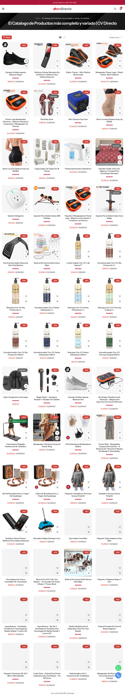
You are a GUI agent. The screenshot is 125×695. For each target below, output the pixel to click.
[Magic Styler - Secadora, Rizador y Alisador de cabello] (47, 380)
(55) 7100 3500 (71, 2)
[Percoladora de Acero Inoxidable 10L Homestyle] (15, 562)
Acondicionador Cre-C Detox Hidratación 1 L (46, 308)
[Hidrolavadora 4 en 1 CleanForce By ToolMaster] (78, 656)
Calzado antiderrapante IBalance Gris (78, 398)
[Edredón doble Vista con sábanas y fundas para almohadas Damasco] (109, 152)
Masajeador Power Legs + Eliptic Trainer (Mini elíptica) (109, 73)
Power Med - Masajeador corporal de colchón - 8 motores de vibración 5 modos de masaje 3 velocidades (109, 447)
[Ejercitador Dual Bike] (78, 521)
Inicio (38, 18)
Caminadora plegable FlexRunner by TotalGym (15, 445)
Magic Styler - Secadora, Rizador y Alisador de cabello (47, 398)
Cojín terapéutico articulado (15, 397)
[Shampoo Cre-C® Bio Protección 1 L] (15, 291)
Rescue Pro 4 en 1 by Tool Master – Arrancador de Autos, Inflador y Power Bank (47, 581)
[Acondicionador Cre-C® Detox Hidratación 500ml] (47, 335)
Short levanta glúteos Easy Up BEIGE (109, 120)
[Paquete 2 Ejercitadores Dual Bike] (109, 521)
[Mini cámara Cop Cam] (78, 102)
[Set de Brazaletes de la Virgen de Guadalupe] (15, 477)
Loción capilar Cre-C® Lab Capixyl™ (78, 264)
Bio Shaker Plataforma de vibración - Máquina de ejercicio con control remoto (109, 399)
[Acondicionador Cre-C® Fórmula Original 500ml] (109, 335)
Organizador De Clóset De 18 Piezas (47, 170)
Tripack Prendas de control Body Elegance (109, 627)
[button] (39, 2)
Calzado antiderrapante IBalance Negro (15, 73)
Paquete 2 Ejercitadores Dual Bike (109, 539)
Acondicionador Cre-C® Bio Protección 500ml (16, 353)
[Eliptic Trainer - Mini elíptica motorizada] (78, 55)
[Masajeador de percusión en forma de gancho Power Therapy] (109, 656)
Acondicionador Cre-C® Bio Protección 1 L (109, 264)
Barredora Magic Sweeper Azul (47, 538)
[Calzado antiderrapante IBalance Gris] (78, 380)
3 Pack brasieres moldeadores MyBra (78, 445)
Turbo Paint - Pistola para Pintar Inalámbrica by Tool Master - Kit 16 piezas (47, 675)
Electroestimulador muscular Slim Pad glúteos (15, 264)
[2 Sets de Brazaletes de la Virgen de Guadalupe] (47, 477)
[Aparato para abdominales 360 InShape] (47, 199)
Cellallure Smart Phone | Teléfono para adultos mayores (15, 539)
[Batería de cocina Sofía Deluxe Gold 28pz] (78, 562)
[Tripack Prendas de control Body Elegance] (109, 609)
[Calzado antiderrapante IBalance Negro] (15, 55)
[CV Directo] (62, 8)
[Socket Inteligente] (15, 199)
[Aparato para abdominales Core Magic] (109, 199)
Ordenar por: (114, 37)
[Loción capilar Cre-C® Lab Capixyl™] (78, 246)
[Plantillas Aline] (47, 102)
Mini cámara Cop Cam (78, 119)
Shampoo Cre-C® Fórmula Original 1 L (109, 308)
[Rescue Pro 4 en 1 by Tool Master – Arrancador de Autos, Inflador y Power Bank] (47, 562)
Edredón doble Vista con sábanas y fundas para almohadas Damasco (109, 171)
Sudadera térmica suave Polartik (109, 494)
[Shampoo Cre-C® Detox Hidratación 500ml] (78, 335)
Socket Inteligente (16, 216)
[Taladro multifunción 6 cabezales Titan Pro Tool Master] (78, 609)
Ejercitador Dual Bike (78, 538)
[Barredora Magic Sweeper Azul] (47, 521)
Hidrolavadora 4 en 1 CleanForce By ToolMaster (78, 674)
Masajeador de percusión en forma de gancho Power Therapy (109, 675)
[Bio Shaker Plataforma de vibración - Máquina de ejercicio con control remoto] (109, 380)
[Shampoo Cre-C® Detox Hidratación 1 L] (78, 291)
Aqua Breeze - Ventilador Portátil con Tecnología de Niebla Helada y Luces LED (15, 628)
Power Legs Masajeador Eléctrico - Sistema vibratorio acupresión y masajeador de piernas (15, 122)
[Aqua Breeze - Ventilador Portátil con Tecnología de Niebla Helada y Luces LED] (15, 609)
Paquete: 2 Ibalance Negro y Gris (109, 580)
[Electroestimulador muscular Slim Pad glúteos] (15, 246)
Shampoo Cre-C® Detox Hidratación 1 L (78, 308)
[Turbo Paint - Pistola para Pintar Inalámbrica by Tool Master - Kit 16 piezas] (47, 656)
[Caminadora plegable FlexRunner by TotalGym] (15, 427)
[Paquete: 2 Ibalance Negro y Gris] (109, 562)
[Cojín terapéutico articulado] (15, 380)
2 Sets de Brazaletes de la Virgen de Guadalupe (47, 494)
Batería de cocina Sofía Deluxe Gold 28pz (78, 580)
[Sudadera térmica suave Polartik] (109, 477)
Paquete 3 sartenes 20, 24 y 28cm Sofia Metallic (16, 674)
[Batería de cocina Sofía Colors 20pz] (47, 246)
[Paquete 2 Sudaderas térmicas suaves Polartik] (78, 477)
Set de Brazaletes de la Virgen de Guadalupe (15, 494)
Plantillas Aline (47, 119)
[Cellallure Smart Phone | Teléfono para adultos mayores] (15, 521)
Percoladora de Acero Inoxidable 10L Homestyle (16, 580)
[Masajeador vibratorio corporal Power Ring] (47, 427)
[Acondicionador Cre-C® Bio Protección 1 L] (109, 246)
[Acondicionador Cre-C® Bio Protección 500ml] (15, 335)
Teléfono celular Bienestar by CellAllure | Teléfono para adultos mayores (47, 74)
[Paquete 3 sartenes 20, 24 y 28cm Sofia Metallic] (15, 656)
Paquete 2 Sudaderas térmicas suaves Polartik (78, 494)
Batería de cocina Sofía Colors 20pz (47, 264)
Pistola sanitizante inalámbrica (78, 169)
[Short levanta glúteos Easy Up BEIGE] (109, 102)
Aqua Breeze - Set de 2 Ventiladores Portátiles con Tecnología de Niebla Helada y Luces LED (47, 629)
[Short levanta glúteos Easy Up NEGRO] (15, 152)
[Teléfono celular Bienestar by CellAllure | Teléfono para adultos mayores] (47, 55)
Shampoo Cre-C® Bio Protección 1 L (15, 308)
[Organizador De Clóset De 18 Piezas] (47, 152)
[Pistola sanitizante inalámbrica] (78, 152)
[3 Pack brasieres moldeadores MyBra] (78, 427)
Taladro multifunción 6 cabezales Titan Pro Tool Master (78, 628)
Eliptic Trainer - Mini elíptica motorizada (78, 73)
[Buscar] (115, 8)
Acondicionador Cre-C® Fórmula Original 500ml (109, 353)
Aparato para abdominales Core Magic (109, 217)
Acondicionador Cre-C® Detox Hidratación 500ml (47, 353)
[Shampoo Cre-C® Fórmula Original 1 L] (109, 291)
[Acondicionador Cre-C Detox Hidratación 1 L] (47, 291)
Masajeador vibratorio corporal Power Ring (46, 445)
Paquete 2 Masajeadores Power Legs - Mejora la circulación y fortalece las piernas (78, 218)
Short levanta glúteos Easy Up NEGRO (16, 170)
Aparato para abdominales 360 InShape (47, 217)
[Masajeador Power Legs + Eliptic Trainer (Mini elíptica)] (109, 55)
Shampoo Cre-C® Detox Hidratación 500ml (78, 353)
